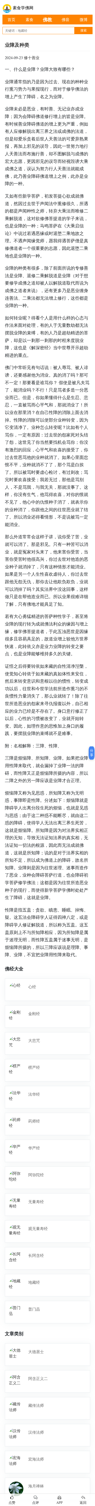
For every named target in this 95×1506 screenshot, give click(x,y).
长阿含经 (36, 1255)
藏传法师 (36, 1405)
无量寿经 (36, 1201)
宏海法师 (36, 1459)
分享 (91, 753)
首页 (11, 19)
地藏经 (34, 1282)
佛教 (47, 19)
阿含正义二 (38, 1378)
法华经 (34, 1094)
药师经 (34, 1121)
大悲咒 (34, 1040)
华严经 (34, 1147)
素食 (29, 19)
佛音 (65, 19)
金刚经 (34, 1013)
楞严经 (34, 1067)
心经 (32, 986)
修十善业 (31, 57)
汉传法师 (36, 1432)
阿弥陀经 (36, 1174)
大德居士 (36, 1351)
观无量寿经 (38, 1228)
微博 (83, 19)
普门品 (34, 1309)
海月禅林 (36, 1485)
